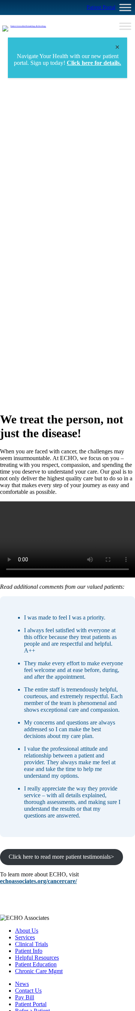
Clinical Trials (31, 944)
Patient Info (28, 951)
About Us (26, 930)
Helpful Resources (37, 957)
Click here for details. (94, 63)
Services (25, 937)
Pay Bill (24, 997)
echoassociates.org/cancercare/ (38, 881)
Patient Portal (101, 7)
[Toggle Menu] (125, 7)
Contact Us (28, 990)
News (22, 984)
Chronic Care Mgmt (39, 971)
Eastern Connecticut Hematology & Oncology (28, 26)
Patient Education (36, 964)
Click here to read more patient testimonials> (61, 857)
